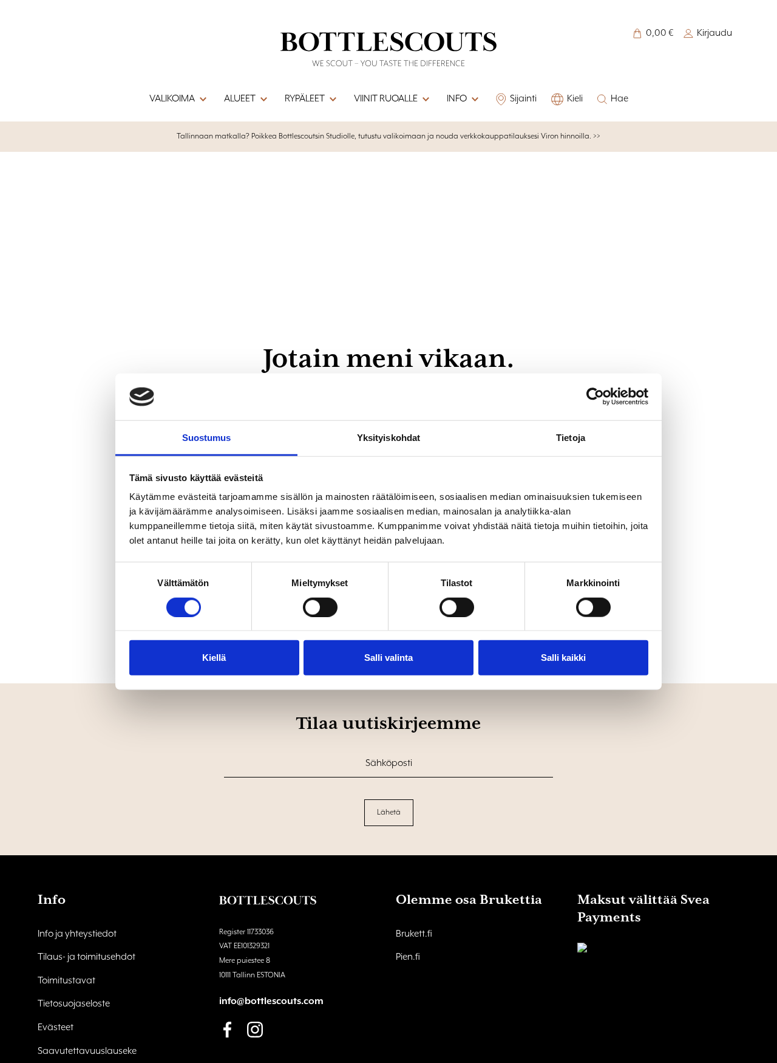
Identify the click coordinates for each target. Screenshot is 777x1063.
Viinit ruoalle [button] (386, 99)
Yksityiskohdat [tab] (388, 437)
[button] (474, 100)
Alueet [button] (240, 99)
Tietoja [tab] (570, 437)
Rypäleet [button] (305, 99)
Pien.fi (408, 957)
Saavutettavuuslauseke (87, 1051)
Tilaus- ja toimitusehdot (86, 957)
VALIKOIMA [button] (172, 99)
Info (457, 99)
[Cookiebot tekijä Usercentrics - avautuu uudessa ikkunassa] (595, 397)
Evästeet (55, 1027)
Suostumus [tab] (206, 437)
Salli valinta (388, 657)
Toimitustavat (66, 981)
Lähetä (389, 812)
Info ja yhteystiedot (77, 934)
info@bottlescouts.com (271, 1001)
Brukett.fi (414, 934)
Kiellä (214, 657)
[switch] (320, 607)
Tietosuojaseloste (74, 1004)
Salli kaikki (563, 657)
